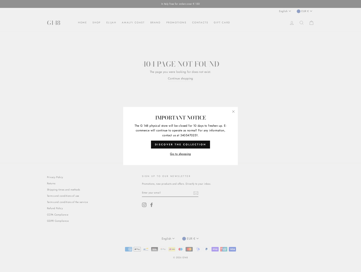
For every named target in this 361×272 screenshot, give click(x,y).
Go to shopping (180, 154)
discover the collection (180, 144)
